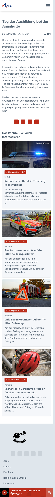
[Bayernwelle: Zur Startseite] (23, 5)
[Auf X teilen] (23, 122)
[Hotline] (13, 439)
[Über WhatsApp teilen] (30, 122)
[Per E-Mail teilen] (36, 122)
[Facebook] (26, 439)
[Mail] (40, 439)
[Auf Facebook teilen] (16, 122)
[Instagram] (33, 439)
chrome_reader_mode (49, 34)
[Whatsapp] (19, 439)
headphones (45, 34)
